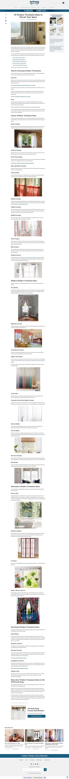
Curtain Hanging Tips (15, 748)
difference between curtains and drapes (26, 163)
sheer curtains (24, 126)
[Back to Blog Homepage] (6, 15)
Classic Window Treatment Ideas (19, 57)
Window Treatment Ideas (31, 19)
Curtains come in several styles (16, 101)
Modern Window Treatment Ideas (19, 59)
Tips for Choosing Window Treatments (20, 65)
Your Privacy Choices (38, 777)
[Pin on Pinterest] (6, 23)
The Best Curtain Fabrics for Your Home (22, 96)
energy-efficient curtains (35, 652)
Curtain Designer (24, 7)
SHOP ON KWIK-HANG (36, 716)
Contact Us (32, 759)
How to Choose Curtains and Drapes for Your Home (25, 85)
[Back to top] (67, 777)
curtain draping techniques (31, 257)
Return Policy (39, 759)
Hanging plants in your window (23, 563)
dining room (39, 48)
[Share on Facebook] (6, 18)
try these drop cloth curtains (22, 204)
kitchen (43, 48)
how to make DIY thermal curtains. (20, 657)
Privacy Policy (47, 759)
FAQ (26, 759)
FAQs (38, 7)
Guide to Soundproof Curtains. (22, 668)
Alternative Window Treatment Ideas (19, 61)
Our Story (52, 7)
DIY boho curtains (16, 592)
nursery (21, 219)
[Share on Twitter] (6, 21)
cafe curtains (26, 175)
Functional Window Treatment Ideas (19, 63)
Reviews (33, 7)
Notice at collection (28, 777)
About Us (21, 759)
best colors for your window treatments (32, 107)
